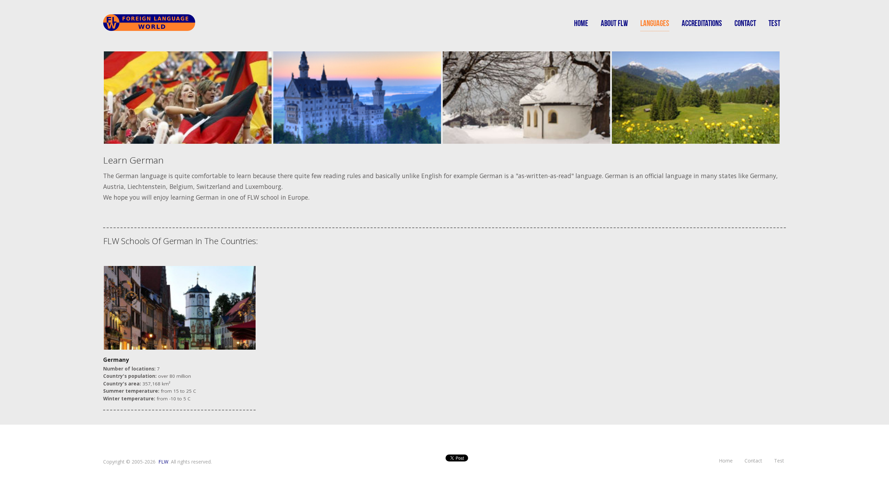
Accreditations (702, 23)
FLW (163, 461)
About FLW (614, 23)
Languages (654, 23)
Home (581, 23)
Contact (745, 23)
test (774, 23)
